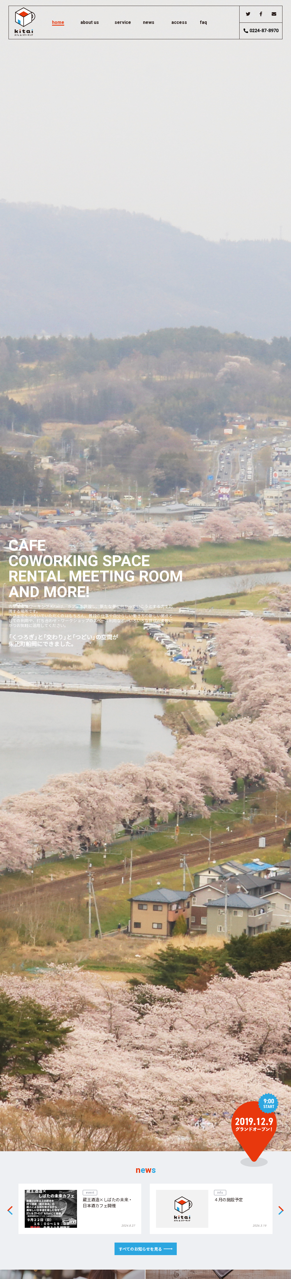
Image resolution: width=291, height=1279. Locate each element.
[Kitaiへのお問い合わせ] (274, 13)
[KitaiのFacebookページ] (261, 13)
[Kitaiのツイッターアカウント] (248, 13)
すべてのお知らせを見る (140, 1249)
